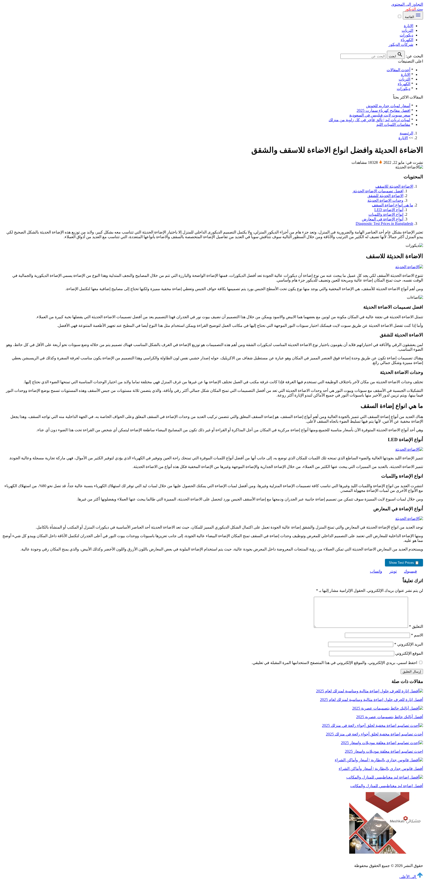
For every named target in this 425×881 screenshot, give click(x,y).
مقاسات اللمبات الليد (393, 124)
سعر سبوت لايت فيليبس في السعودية (379, 115)
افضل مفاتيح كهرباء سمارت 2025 (383, 110)
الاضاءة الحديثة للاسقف (394, 186)
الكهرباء (407, 40)
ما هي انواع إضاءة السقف (392, 205)
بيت (414, 9)
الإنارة (408, 26)
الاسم (417, 635)
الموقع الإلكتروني (409, 653)
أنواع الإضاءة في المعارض (382, 219)
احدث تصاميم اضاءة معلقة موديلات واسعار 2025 (384, 751)
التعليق (416, 626)
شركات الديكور (401, 44)
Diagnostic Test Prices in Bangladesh (384, 223)
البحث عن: (414, 56)
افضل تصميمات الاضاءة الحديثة (377, 191)
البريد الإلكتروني (408, 644)
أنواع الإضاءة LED (388, 210)
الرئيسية (406, 133)
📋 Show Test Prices (404, 563)
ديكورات (406, 35)
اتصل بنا (365, 857)
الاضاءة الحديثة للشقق (385, 196)
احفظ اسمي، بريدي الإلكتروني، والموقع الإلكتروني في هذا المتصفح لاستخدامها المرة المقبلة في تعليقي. (334, 663)
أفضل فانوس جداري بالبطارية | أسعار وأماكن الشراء (381, 768)
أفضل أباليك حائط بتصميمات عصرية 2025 (389, 717)
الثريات (407, 30)
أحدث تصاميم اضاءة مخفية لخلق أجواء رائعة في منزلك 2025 (374, 734)
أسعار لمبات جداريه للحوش (388, 106)
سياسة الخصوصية (408, 857)
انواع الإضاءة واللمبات (385, 214)
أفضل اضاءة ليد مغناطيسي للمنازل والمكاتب (386, 786)
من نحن (383, 857)
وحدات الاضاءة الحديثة (385, 200)
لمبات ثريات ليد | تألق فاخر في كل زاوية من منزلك (369, 120)
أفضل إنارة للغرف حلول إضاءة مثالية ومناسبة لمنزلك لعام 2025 (371, 700)
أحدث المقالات (398, 70)
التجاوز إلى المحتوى (407, 4)
